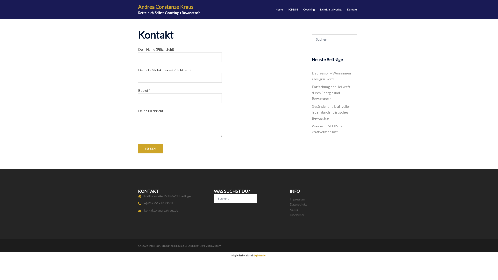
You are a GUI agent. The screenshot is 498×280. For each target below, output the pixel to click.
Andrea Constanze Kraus (165, 7)
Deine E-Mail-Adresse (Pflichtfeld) (164, 70)
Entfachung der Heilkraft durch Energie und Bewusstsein (331, 93)
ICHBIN (293, 9)
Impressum (297, 199)
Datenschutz (298, 204)
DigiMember (260, 255)
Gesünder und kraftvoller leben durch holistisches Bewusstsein (331, 112)
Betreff (144, 90)
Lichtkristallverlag (331, 9)
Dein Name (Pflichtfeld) (156, 49)
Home (279, 9)
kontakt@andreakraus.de (161, 210)
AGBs (294, 209)
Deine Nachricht (150, 111)
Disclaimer (297, 215)
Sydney (216, 245)
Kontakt (352, 9)
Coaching (309, 9)
